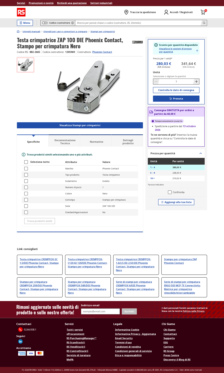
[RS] (21, 12)
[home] (18, 31)
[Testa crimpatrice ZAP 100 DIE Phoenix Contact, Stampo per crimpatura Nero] (89, 88)
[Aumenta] (196, 81)
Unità (156, 72)
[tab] (32, 140)
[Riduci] (156, 81)
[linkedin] (20, 341)
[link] (178, 50)
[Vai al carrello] (203, 12)
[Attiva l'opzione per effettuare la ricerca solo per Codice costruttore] (72, 23)
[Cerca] (204, 23)
